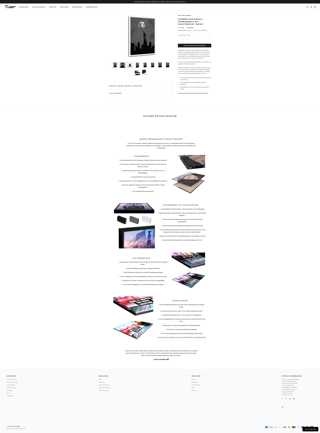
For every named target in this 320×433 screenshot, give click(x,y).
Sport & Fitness (11, 385)
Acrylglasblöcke (39, 7)
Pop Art (9, 393)
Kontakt (194, 390)
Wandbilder (23, 7)
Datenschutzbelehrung (104, 387)
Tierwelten (9, 390)
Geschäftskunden (196, 385)
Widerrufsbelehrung (104, 385)
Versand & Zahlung (104, 390)
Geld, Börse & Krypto (12, 382)
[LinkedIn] (293, 398)
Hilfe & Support (115, 93)
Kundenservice (92, 7)
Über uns (194, 379)
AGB (100, 379)
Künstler (52, 7)
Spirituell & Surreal (12, 387)
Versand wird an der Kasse (194, 30)
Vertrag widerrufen (310, 429)
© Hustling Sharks (13, 426)
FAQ (193, 387)
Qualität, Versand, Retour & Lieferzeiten (125, 86)
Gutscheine (64, 7)
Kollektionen (10, 396)
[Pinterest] (289, 398)
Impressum (102, 382)
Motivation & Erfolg (12, 379)
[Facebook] (282, 398)
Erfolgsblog (77, 7)
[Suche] (311, 7)
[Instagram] (286, 398)
